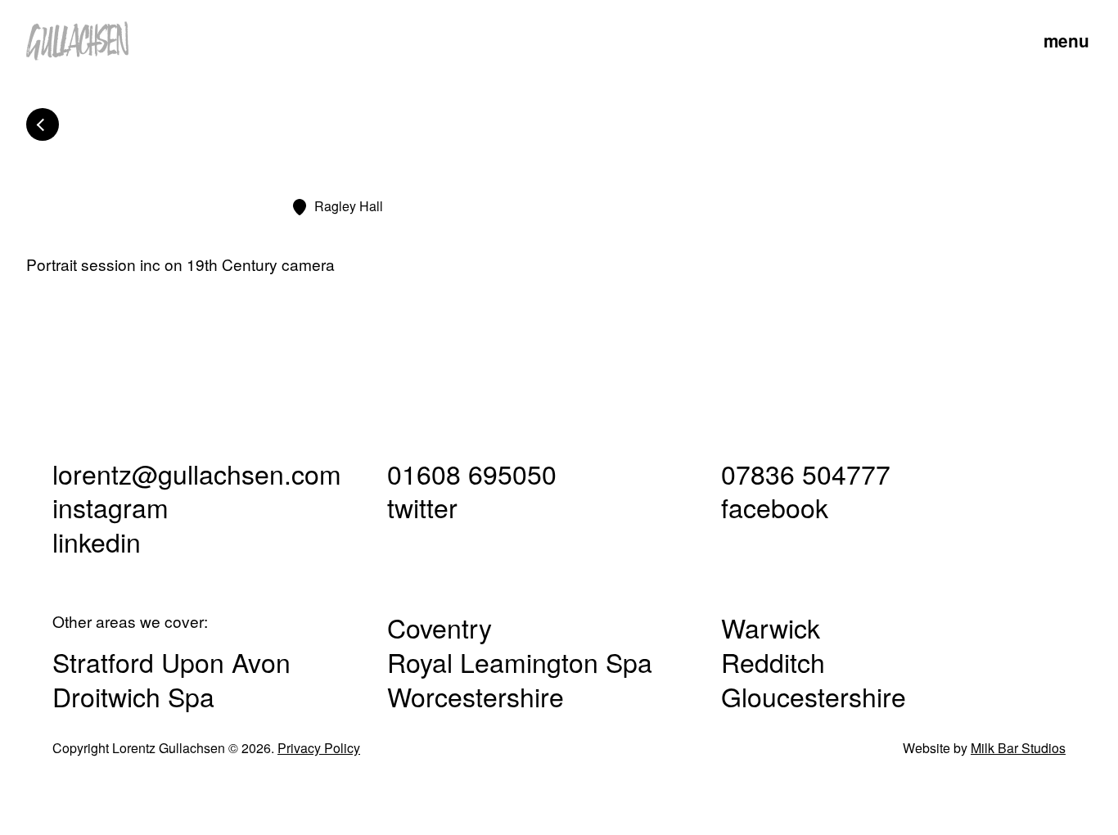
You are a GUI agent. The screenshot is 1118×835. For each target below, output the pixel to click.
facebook (774, 507)
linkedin (96, 541)
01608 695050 (472, 473)
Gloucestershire (813, 696)
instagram (110, 507)
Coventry (439, 627)
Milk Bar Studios (1018, 747)
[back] (42, 124)
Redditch (773, 661)
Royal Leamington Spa (519, 661)
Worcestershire (475, 696)
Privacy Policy (318, 747)
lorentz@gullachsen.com (196, 473)
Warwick (770, 627)
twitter (422, 507)
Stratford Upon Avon (171, 661)
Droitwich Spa (133, 696)
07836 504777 (805, 473)
